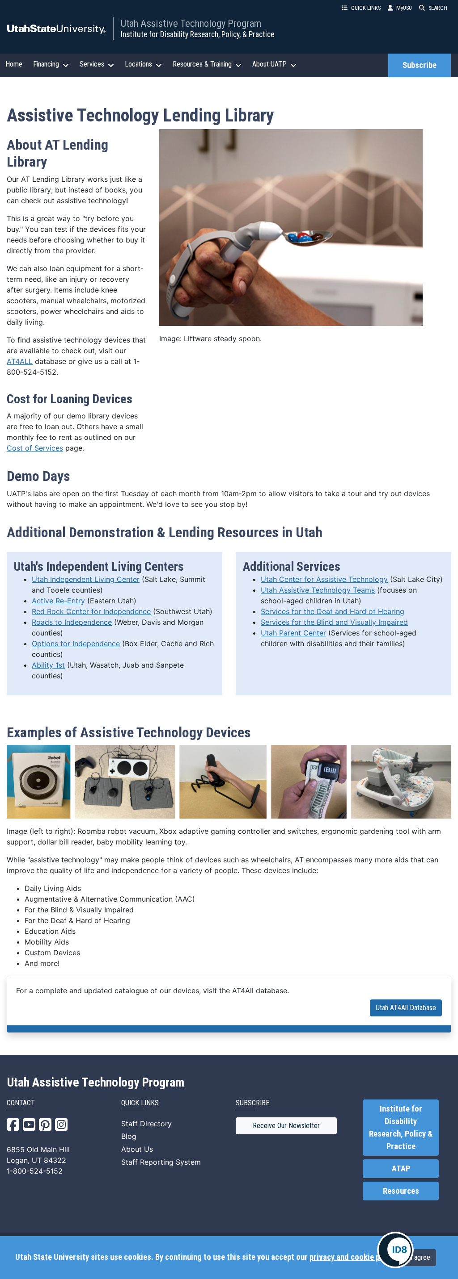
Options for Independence (76, 643)
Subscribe (420, 65)
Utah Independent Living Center (86, 579)
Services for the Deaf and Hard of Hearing (332, 611)
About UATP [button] (269, 64)
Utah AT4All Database (406, 1007)
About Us (137, 1149)
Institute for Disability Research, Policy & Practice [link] (401, 1127)
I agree (420, 1257)
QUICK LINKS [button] (366, 7)
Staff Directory (146, 1123)
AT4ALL (20, 361)
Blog (128, 1136)
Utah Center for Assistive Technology (324, 579)
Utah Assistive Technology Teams (318, 589)
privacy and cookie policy (352, 1257)
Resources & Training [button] (202, 64)
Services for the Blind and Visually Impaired (334, 622)
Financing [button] (46, 64)
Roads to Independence (72, 622)
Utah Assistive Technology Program (191, 23)
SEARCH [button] (437, 7)
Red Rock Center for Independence (91, 611)
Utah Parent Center (293, 632)
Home (13, 64)
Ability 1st (48, 664)
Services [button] (92, 64)
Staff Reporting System (161, 1162)
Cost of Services (35, 447)
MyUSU (404, 7)
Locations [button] (138, 64)
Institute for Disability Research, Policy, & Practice (197, 34)
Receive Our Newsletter (286, 1125)
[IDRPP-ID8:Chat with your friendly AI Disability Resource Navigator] (395, 1250)
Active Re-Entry (58, 600)
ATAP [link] (401, 1169)
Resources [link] (401, 1191)
